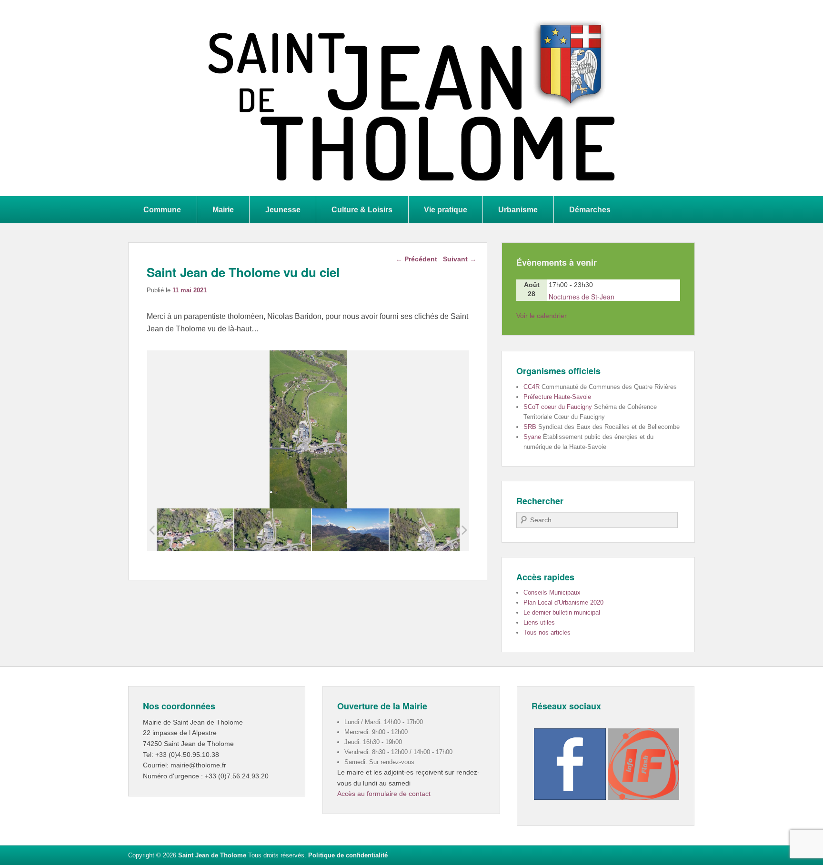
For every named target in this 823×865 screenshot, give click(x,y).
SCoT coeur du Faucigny (557, 406)
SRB (529, 426)
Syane (532, 436)
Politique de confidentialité (348, 855)
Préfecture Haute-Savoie (557, 396)
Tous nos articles (547, 632)
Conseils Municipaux (552, 592)
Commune (162, 209)
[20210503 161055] (272, 530)
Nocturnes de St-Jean (581, 296)
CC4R (531, 386)
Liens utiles (539, 622)
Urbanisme (518, 209)
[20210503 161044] (195, 530)
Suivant (459, 259)
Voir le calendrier (541, 315)
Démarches (590, 209)
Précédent (416, 259)
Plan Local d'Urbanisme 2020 (563, 602)
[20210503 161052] (428, 530)
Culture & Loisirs (361, 209)
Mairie (223, 209)
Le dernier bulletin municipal (561, 612)
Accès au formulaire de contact (384, 793)
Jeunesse (283, 209)
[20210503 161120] (350, 529)
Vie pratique (445, 209)
